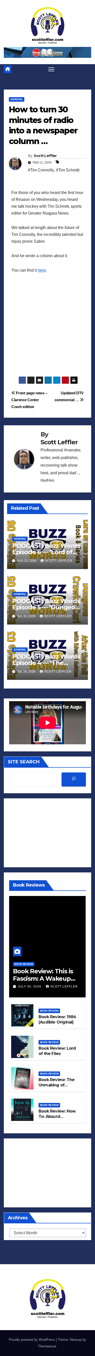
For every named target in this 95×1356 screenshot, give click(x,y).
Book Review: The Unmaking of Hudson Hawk (56, 1085)
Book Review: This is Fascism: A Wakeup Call (43, 978)
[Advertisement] (47, 328)
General (16, 99)
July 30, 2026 (30, 986)
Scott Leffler (45, 155)
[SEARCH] (74, 779)
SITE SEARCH (24, 762)
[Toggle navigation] (51, 69)
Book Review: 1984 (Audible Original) (57, 1019)
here (42, 270)
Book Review (23, 964)
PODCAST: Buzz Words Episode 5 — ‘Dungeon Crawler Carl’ (46, 607)
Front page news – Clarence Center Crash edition (29, 400)
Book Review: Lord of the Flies (57, 1051)
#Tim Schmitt (67, 170)
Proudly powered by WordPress (32, 1340)
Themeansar (47, 1346)
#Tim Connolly (41, 170)
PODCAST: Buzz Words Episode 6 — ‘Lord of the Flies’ (46, 552)
